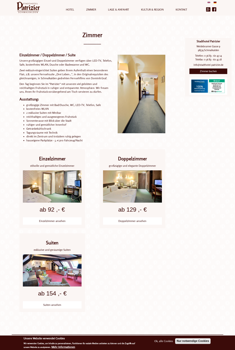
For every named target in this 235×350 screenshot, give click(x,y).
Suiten (52, 243)
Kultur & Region (152, 9)
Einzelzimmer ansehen (52, 221)
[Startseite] (30, 7)
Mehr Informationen (63, 347)
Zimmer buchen (208, 71)
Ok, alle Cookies (163, 341)
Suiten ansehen (52, 305)
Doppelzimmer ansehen (132, 221)
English (208, 3)
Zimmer (91, 9)
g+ (208, 9)
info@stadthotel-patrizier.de (208, 64)
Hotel (70, 9)
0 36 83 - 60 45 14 (213, 55)
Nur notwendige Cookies (193, 340)
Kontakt (181, 9)
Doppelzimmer (132, 159)
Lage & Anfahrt (118, 9)
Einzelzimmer (52, 159)
